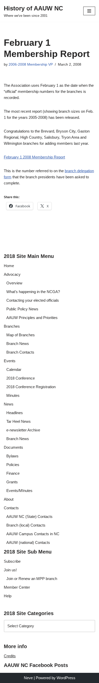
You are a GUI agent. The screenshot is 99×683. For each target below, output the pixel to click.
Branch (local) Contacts (25, 525)
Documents (13, 447)
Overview (14, 283)
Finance (13, 473)
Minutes (13, 395)
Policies (12, 464)
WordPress (66, 678)
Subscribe (12, 561)
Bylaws (12, 456)
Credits (10, 656)
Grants (12, 482)
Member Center (17, 587)
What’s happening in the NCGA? (33, 291)
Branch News (17, 343)
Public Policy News (22, 309)
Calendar (13, 369)
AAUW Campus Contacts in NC (32, 534)
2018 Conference (20, 378)
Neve (28, 678)
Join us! (10, 570)
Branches (12, 326)
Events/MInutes (19, 490)
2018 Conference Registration (31, 387)
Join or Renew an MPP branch (31, 578)
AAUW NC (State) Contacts (29, 516)
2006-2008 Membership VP (31, 64)
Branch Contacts (20, 352)
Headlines (14, 413)
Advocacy (12, 274)
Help (7, 596)
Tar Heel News (18, 421)
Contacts (11, 508)
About (8, 499)
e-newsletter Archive (23, 430)
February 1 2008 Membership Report (34, 157)
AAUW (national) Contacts (28, 542)
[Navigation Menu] (89, 11)
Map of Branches (20, 335)
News (8, 404)
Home (9, 266)
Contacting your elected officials (32, 300)
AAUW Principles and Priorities (32, 317)
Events (9, 361)
